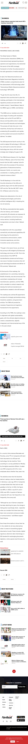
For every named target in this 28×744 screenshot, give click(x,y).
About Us (11, 705)
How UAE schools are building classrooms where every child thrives (17, 385)
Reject (18, 741)
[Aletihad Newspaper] (14, 2)
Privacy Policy (10, 708)
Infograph (11, 697)
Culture (3, 707)
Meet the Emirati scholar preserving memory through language (17, 377)
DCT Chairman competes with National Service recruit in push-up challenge (17, 595)
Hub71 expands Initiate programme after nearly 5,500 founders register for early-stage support (17, 392)
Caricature (11, 703)
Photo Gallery (10, 700)
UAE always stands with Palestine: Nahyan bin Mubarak (16, 602)
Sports (3, 704)
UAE (3, 697)
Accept (12, 741)
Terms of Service (17, 697)
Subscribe (21, 687)
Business (4, 702)
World (3, 699)
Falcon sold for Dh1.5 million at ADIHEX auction (18, 609)
